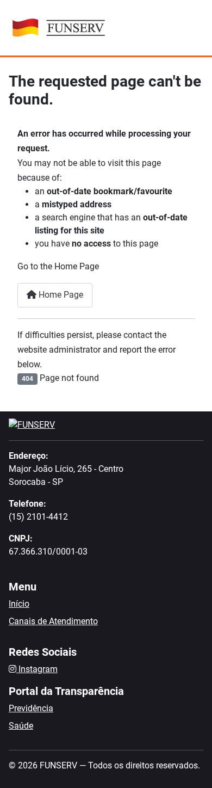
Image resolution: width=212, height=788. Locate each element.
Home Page (59, 295)
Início (19, 604)
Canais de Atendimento (53, 621)
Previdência (31, 708)
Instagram (37, 669)
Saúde (21, 726)
